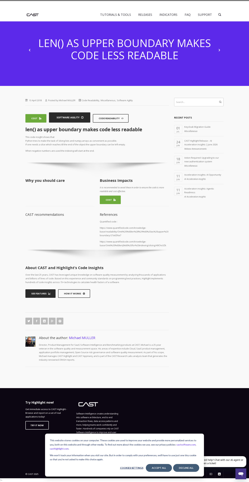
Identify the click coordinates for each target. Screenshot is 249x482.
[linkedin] (219, 474)
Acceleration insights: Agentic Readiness (199, 190)
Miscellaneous (108, 100)
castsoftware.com (186, 444)
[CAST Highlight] (32, 14)
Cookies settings (131, 467)
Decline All (186, 467)
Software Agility (125, 100)
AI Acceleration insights (195, 178)
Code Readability (90, 100)
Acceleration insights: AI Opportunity (202, 174)
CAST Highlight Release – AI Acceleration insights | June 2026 (200, 142)
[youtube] (211, 474)
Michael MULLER (67, 100)
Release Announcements (195, 148)
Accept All (159, 467)
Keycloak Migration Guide (197, 126)
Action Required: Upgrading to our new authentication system (201, 159)
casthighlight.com (59, 448)
